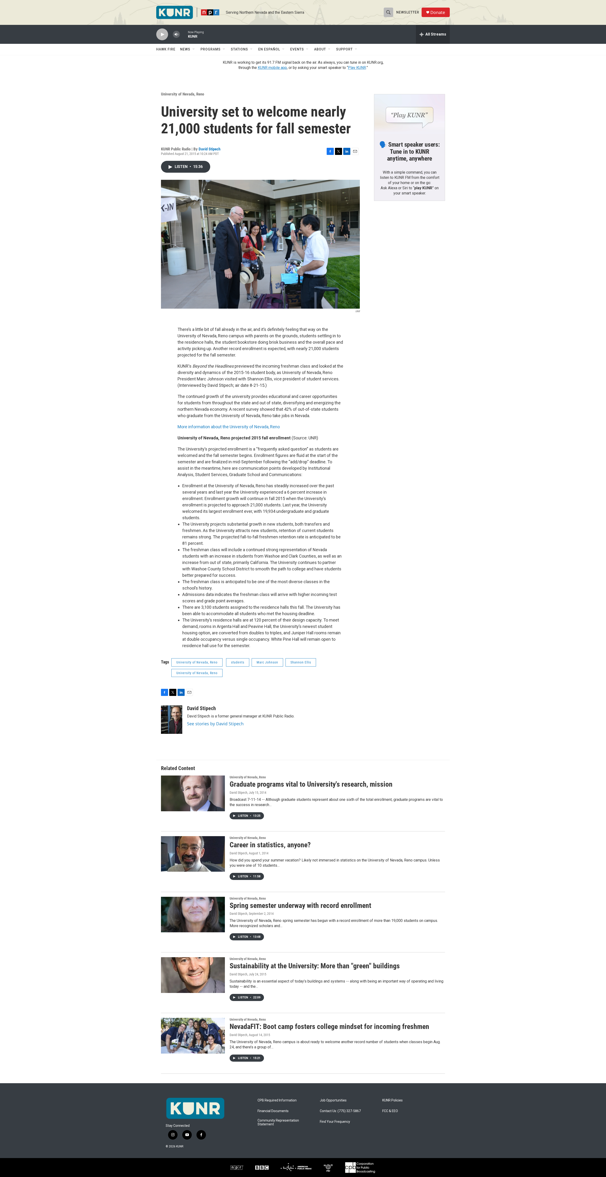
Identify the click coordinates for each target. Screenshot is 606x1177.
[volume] (176, 34)
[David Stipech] (171, 719)
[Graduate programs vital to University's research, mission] (193, 793)
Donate (437, 12)
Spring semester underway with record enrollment (300, 905)
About (320, 49)
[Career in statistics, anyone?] (193, 854)
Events (297, 49)
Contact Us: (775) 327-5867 (340, 1111)
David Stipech (209, 149)
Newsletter (407, 12)
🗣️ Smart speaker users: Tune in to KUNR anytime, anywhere (409, 151)
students (237, 662)
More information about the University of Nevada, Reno (229, 426)
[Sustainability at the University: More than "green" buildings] (193, 975)
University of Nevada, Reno (182, 94)
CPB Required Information (277, 1100)
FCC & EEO (390, 1111)
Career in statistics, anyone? (270, 845)
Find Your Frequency (335, 1121)
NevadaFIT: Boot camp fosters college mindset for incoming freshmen (329, 1026)
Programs (211, 49)
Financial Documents (273, 1111)
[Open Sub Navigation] (194, 49)
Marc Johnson (267, 662)
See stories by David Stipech (215, 723)
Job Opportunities (333, 1100)
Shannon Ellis (300, 662)
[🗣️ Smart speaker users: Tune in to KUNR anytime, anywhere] (409, 114)
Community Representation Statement (278, 1122)
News (185, 49)
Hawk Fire (165, 49)
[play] (162, 34)
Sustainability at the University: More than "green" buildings (315, 966)
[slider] (184, 34)
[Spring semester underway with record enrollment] (193, 914)
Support (344, 49)
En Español (269, 49)
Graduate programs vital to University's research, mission (311, 784)
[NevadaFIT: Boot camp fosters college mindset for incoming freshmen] (193, 1035)
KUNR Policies (392, 1100)
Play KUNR (357, 67)
